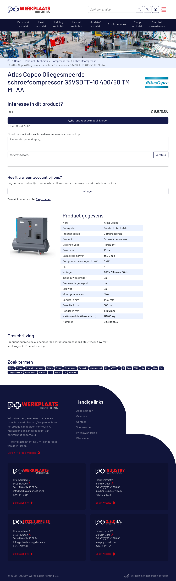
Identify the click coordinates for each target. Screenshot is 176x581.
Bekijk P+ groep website (22, 452)
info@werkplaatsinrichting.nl (28, 490)
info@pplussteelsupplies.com (29, 542)
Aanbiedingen (84, 410)
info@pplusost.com (106, 542)
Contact (81, 421)
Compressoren (61, 60)
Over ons (81, 416)
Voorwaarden (84, 427)
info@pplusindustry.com (109, 490)
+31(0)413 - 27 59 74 (27, 538)
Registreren (43, 199)
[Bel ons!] (147, 9)
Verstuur (161, 154)
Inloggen (88, 191)
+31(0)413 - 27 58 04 (27, 487)
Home (17, 60)
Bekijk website (21, 502)
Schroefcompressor (85, 60)
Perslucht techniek (36, 60)
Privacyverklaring (86, 432)
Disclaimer (82, 438)
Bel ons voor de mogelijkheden (89, 120)
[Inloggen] (155, 9)
